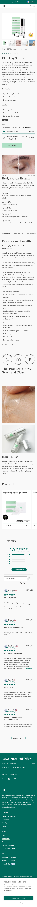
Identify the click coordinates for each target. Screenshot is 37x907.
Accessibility (6, 864)
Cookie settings (19, 903)
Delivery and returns (8, 816)
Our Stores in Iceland (9, 848)
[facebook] (3, 779)
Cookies (4, 826)
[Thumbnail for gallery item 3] (18, 43)
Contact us (5, 820)
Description (6, 233)
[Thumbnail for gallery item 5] (32, 43)
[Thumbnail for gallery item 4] (25, 43)
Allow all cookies (18, 898)
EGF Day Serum (23, 49)
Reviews (4, 842)
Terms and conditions (9, 857)
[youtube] (15, 779)
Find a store (6, 838)
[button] (18, 404)
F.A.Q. (4, 835)
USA (31, 2)
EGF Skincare (11, 49)
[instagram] (9, 779)
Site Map (5, 823)
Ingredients (18, 233)
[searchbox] (15, 579)
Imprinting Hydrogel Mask (15, 492)
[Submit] (33, 763)
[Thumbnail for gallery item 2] (12, 43)
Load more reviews (18, 738)
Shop (3, 49)
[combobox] (25, 583)
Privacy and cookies (8, 861)
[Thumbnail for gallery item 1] (5, 43)
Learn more (6, 893)
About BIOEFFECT (8, 845)
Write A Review (19, 569)
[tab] (8, 233)
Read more (29, 668)
